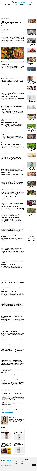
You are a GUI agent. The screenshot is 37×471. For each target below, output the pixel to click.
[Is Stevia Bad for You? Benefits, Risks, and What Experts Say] (31, 126)
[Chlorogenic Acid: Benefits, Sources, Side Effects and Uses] (31, 192)
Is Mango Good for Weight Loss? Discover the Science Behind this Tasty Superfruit (6, 448)
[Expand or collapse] (23, 61)
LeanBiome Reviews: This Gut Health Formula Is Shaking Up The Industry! (6, 435)
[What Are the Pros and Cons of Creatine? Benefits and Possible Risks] (31, 31)
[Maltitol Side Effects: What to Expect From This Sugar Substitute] (31, 107)
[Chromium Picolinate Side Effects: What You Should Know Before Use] (31, 97)
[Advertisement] (18, 11)
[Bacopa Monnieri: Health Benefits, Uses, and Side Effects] (31, 145)
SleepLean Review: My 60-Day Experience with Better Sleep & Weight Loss (18, 435)
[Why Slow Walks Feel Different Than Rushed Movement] (31, 183)
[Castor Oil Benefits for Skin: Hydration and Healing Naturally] (31, 59)
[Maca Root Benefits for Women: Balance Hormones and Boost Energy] (31, 88)
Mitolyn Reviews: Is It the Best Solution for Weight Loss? (18, 448)
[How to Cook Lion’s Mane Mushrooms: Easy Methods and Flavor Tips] (31, 174)
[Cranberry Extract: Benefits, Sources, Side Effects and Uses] (31, 50)
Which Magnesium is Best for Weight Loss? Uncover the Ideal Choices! (12, 24)
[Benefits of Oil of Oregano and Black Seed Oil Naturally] (31, 40)
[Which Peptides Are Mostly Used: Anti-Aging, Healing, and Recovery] (31, 69)
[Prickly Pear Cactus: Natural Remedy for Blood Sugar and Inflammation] (31, 210)
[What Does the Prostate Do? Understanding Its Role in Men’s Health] (31, 78)
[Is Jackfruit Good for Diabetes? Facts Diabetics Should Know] (31, 155)
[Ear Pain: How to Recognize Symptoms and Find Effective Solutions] (31, 164)
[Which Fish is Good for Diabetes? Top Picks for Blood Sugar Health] (31, 136)
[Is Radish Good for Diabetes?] (31, 202)
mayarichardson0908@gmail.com (6, 465)
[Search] (35, 2)
